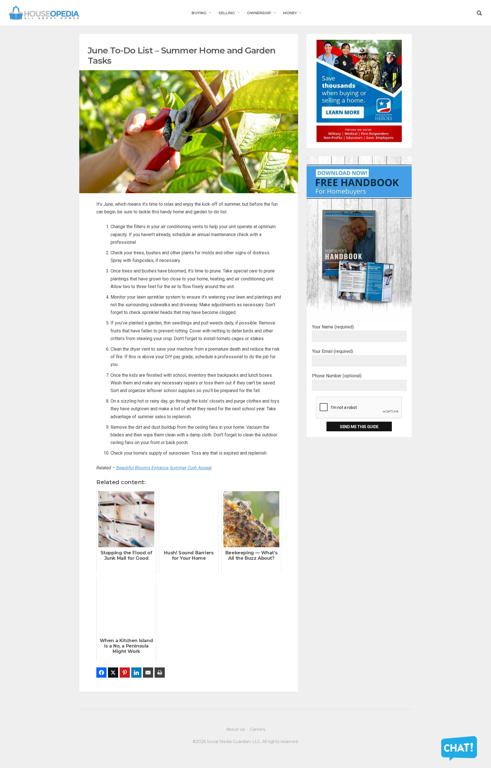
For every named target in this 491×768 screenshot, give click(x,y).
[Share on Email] (148, 672)
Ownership (259, 13)
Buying (199, 13)
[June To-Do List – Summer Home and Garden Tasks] (188, 131)
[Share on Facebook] (101, 672)
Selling (227, 13)
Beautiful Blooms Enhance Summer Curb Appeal (164, 468)
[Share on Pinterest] (125, 672)
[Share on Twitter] (113, 672)
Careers (257, 729)
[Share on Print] (160, 672)
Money (290, 13)
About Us (235, 729)
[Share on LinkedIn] (136, 672)
